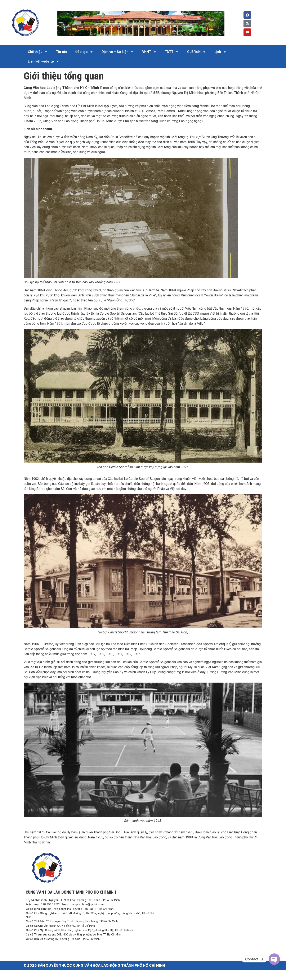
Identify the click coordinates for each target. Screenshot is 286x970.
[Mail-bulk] (247, 23)
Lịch (217, 52)
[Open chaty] (274, 959)
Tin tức (61, 52)
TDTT (169, 52)
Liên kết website (41, 61)
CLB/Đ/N (194, 52)
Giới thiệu (35, 52)
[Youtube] (247, 32)
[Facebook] (247, 15)
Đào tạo (81, 52)
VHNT (146, 52)
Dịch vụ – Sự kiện (115, 52)
